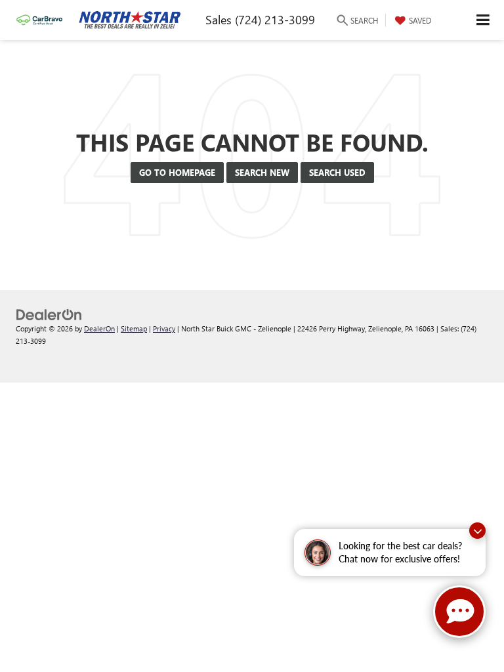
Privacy (164, 328)
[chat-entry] (459, 611)
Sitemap (134, 328)
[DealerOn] (49, 313)
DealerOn (99, 328)
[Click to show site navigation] (483, 20)
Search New (262, 172)
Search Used (337, 172)
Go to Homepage (177, 172)
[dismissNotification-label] (477, 530)
